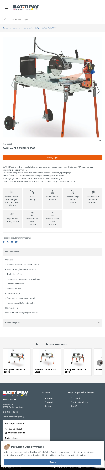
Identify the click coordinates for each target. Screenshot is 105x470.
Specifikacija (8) (12, 322)
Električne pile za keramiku (23, 28)
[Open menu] (6, 8)
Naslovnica (7, 28)
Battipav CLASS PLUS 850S (46, 28)
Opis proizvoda (12, 251)
